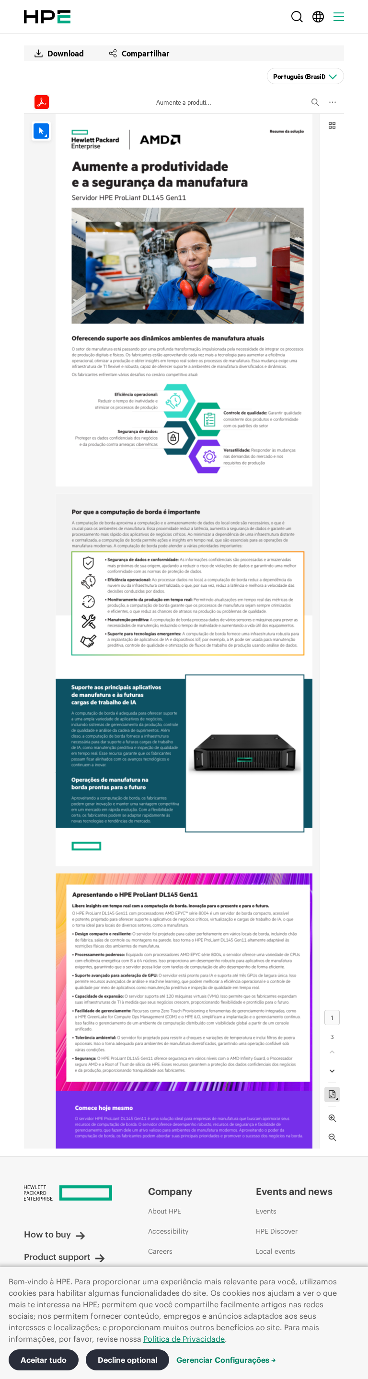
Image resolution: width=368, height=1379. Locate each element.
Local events (275, 1251)
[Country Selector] (318, 17)
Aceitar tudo (44, 1360)
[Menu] (339, 17)
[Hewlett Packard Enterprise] (47, 17)
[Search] (297, 17)
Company (170, 1191)
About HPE (164, 1211)
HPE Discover (277, 1231)
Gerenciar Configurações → (226, 1360)
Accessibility (168, 1231)
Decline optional (127, 1360)
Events (266, 1211)
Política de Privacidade (184, 1339)
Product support (57, 1256)
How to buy (47, 1234)
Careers (160, 1251)
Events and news (294, 1191)
